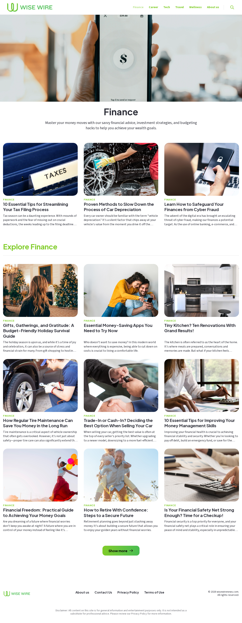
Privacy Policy (128, 592)
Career (153, 7)
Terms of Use (154, 592)
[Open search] (232, 7)
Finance (138, 7)
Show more (118, 551)
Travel (179, 7)
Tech (166, 7)
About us (213, 7)
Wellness (195, 7)
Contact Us (103, 592)
